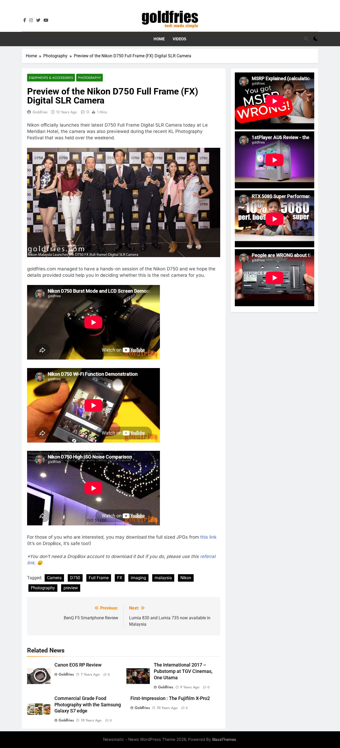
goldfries (40, 112)
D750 (75, 577)
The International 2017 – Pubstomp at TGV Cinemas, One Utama (183, 671)
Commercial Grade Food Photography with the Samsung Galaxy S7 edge (87, 705)
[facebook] (25, 20)
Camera (54, 577)
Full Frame (99, 577)
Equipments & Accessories (51, 77)
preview (70, 587)
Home (159, 39)
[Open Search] (306, 39)
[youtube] (46, 20)
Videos (179, 39)
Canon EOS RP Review (77, 665)
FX (119, 577)
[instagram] (31, 20)
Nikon (185, 577)
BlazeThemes (224, 739)
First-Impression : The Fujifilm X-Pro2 (170, 698)
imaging (138, 577)
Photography (89, 77)
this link (208, 537)
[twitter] (38, 20)
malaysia (163, 577)
